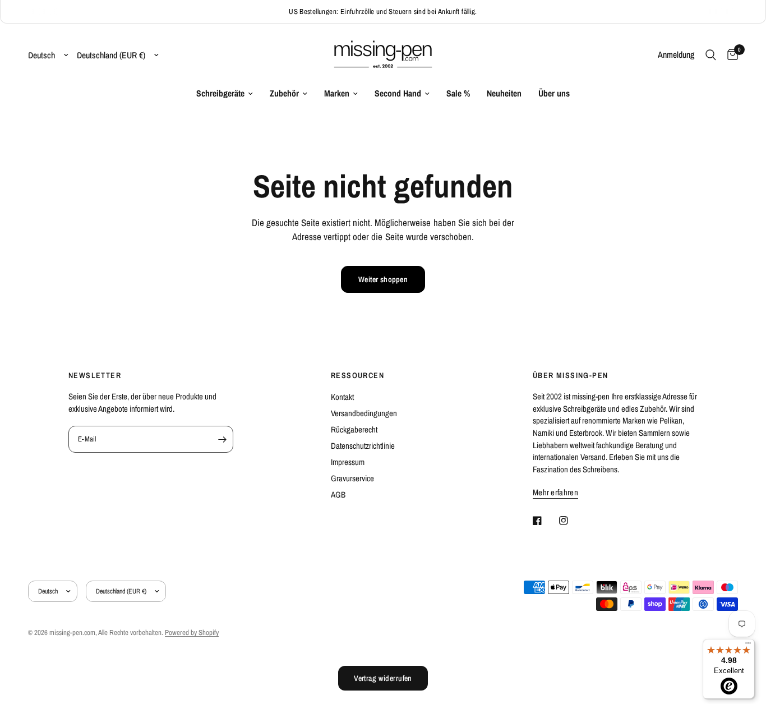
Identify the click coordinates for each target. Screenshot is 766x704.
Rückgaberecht (354, 429)
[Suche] (711, 55)
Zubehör (284, 93)
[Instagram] (571, 520)
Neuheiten (504, 93)
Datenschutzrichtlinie (363, 446)
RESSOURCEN (357, 375)
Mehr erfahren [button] (555, 492)
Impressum (347, 462)
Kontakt (342, 397)
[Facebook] (545, 520)
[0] (730, 55)
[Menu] (748, 645)
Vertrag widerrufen (383, 678)
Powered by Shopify (192, 632)
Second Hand (398, 93)
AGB (338, 494)
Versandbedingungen (364, 413)
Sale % (458, 93)
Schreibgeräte (220, 93)
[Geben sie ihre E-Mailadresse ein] (222, 439)
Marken (336, 93)
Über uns (554, 93)
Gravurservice (352, 478)
